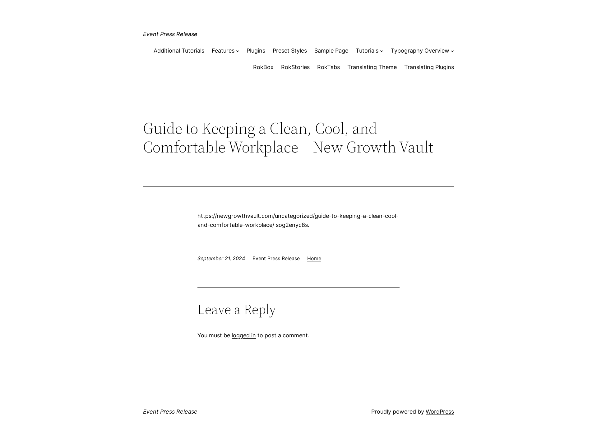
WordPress (440, 411)
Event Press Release (170, 34)
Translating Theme (372, 67)
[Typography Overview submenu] (452, 51)
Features (223, 50)
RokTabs (328, 67)
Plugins (256, 50)
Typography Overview (420, 50)
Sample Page (331, 50)
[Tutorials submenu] (381, 51)
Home (314, 258)
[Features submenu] (237, 51)
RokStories (295, 67)
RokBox (263, 67)
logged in (244, 335)
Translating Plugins (429, 67)
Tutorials (367, 50)
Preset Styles (290, 50)
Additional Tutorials (179, 50)
